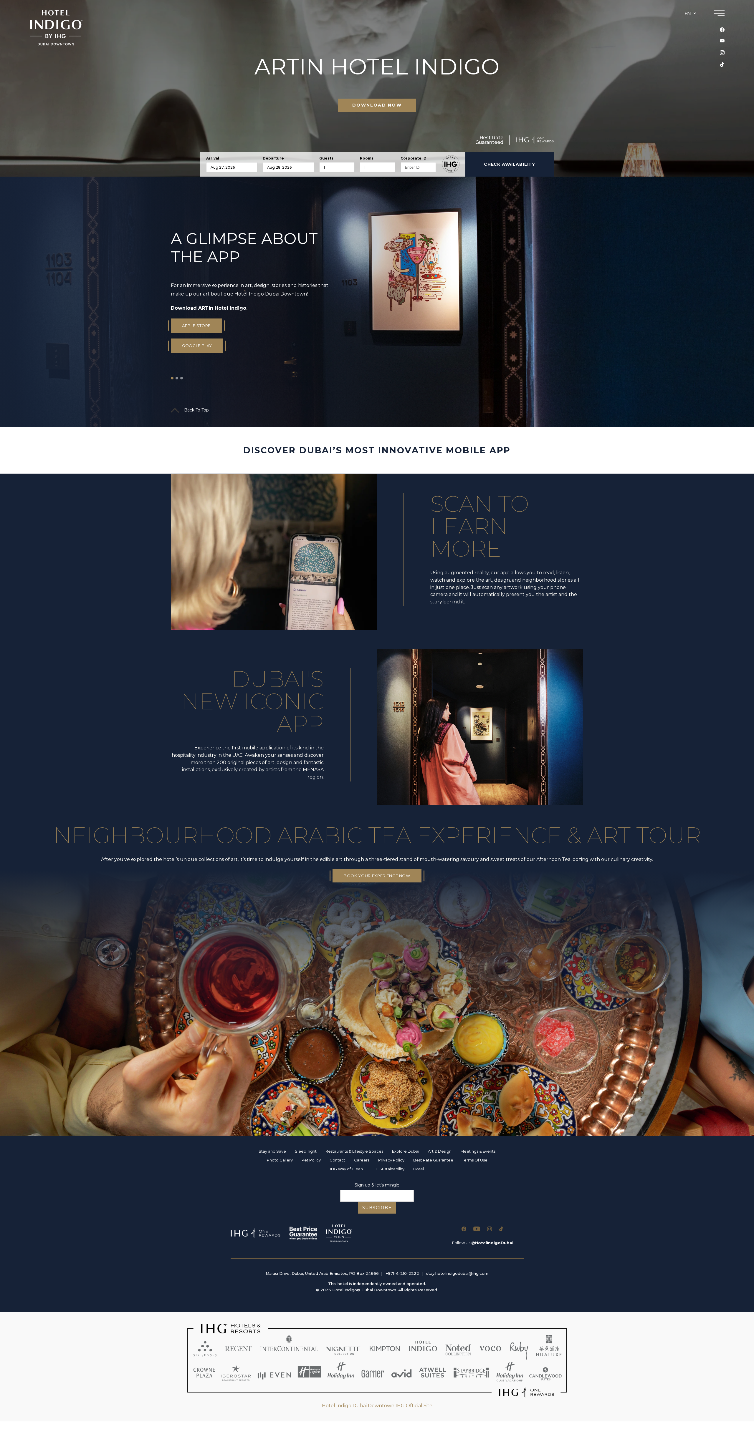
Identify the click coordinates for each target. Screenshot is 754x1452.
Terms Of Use (474, 1160)
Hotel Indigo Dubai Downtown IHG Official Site (377, 1405)
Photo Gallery (280, 1160)
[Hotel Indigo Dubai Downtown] (56, 28)
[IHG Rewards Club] (535, 140)
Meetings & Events (477, 1151)
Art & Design (440, 1151)
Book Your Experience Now (377, 875)
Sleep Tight (306, 1151)
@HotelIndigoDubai (492, 1242)
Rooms (366, 158)
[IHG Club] (255, 1233)
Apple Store (196, 325)
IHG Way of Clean (346, 1168)
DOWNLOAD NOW (377, 105)
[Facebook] (722, 29)
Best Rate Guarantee (433, 1160)
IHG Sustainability (388, 1168)
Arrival (212, 158)
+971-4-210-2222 (402, 1273)
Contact (337, 1160)
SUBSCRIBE (377, 1207)
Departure (273, 158)
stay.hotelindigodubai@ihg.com (457, 1273)
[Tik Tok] (722, 64)
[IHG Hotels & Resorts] (377, 1361)
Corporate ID (413, 158)
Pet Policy (311, 1160)
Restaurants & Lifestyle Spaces (354, 1151)
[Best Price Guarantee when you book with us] (303, 1233)
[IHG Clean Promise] (450, 164)
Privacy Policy (391, 1160)
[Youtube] (722, 41)
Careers (361, 1160)
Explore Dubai (405, 1151)
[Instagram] (722, 52)
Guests (326, 158)
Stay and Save (272, 1151)
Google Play (197, 345)
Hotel (418, 1168)
